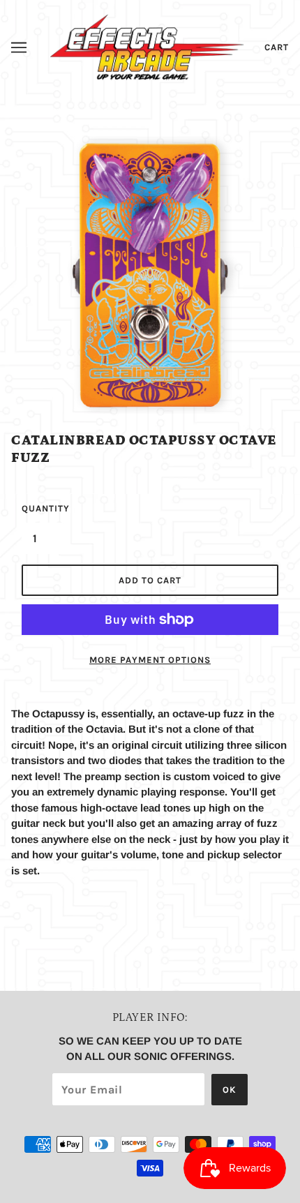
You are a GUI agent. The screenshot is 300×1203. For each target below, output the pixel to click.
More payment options (150, 660)
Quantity (42, 508)
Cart (276, 47)
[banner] (147, 46)
